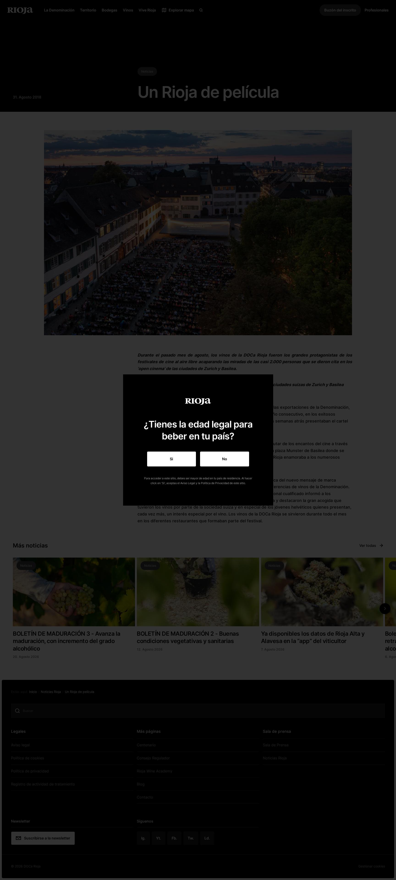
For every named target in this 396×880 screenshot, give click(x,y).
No (224, 459)
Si (171, 459)
